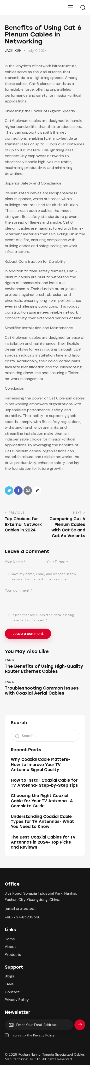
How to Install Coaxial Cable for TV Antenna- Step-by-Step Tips (44, 783)
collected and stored (27, 620)
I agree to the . (33, 1035)
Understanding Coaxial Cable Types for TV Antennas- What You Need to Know (42, 821)
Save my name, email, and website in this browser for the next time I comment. (43, 576)
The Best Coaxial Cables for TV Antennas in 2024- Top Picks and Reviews (43, 842)
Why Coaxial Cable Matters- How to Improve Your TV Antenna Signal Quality (40, 764)
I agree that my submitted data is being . (42, 617)
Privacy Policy (44, 1035)
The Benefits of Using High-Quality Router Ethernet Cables (44, 669)
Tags (9, 660)
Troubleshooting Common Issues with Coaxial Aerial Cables (42, 691)
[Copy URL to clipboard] (37, 490)
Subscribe (80, 1026)
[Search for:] (45, 735)
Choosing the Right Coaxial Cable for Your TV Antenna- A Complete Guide (42, 800)
